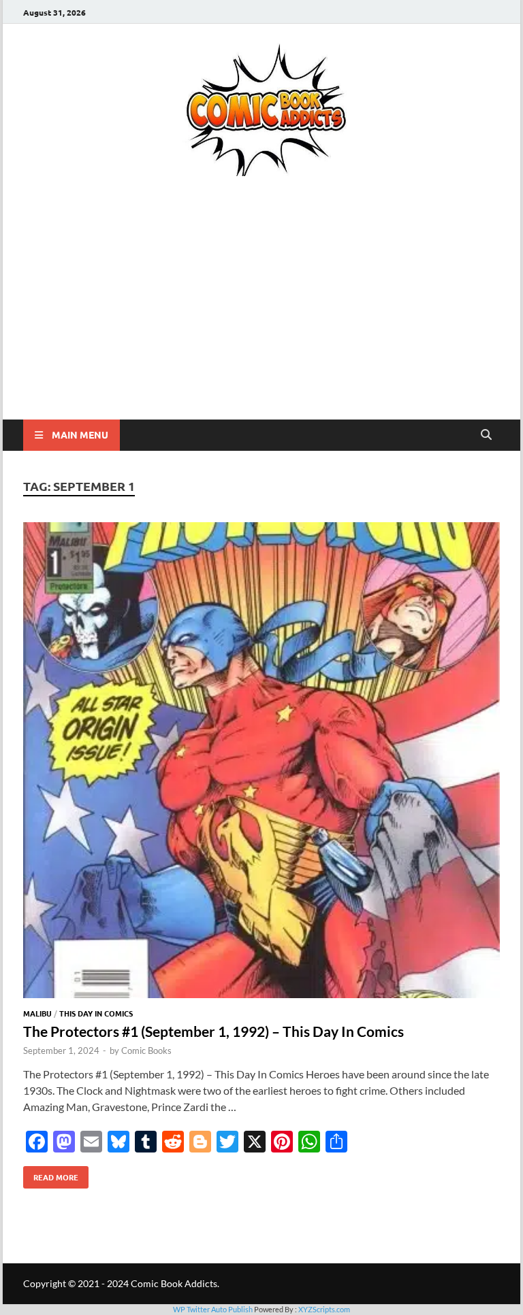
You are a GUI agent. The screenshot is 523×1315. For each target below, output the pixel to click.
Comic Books (146, 1050)
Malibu (37, 1013)
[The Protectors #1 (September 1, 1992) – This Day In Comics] (261, 762)
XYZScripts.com (324, 1309)
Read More (50, 1174)
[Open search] (486, 435)
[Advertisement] (261, 317)
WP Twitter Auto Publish (213, 1309)
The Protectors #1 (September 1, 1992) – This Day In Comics (213, 1031)
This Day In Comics (96, 1013)
